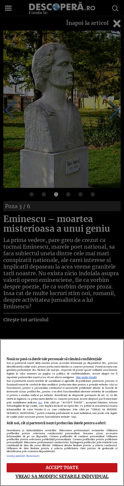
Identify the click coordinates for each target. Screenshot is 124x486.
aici (40, 402)
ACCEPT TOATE (62, 467)
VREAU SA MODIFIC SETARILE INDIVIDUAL (62, 476)
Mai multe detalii (86, 377)
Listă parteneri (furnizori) (23, 455)
